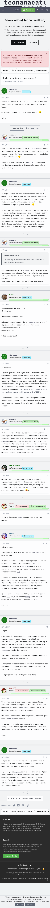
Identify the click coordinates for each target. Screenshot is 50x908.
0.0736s (33, 878)
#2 (48, 145)
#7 (48, 429)
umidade (34, 564)
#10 (47, 543)
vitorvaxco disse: (10, 256)
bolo (24, 149)
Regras (29, 55)
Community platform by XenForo (25, 873)
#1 (48, 98)
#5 (48, 305)
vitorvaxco (8, 81)
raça (22, 151)
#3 (48, 190)
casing (27, 597)
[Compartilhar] (44, 97)
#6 (48, 363)
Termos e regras (11, 869)
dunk (8, 597)
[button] (47, 880)
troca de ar (26, 566)
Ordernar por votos (32, 128)
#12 (47, 698)
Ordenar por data (17, 128)
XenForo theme (22, 875)
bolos (8, 101)
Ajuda (38, 869)
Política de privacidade (26, 869)
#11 (47, 627)
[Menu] (3, 10)
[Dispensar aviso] (46, 54)
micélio (20, 517)
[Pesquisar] (47, 10)
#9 (48, 513)
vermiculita (36, 149)
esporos (30, 162)
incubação (26, 270)
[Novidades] (42, 10)
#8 (48, 475)
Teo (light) (23, 865)
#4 (48, 250)
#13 (47, 757)
